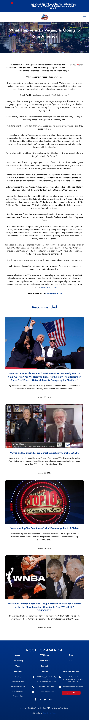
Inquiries (18, 671)
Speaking (18, 677)
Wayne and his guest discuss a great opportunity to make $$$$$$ (44, 453)
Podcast (44, 666)
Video (17, 666)
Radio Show (44, 660)
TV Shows (44, 655)
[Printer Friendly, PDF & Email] (76, 65)
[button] (84, 17)
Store (71, 655)
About (17, 655)
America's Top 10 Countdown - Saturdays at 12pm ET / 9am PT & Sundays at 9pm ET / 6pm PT (53, 6)
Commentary (18, 660)
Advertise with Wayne (18, 681)
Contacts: (44, 671)
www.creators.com (49, 287)
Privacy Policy (18, 696)
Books (71, 660)
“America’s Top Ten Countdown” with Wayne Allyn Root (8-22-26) (44, 528)
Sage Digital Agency (50, 713)
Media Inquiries (18, 691)
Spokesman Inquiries (18, 686)
